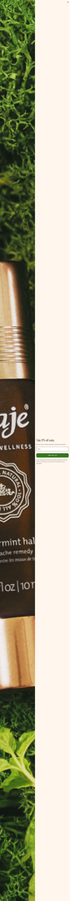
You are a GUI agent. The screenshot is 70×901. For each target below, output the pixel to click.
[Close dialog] (67, 2)
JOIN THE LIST (52, 455)
